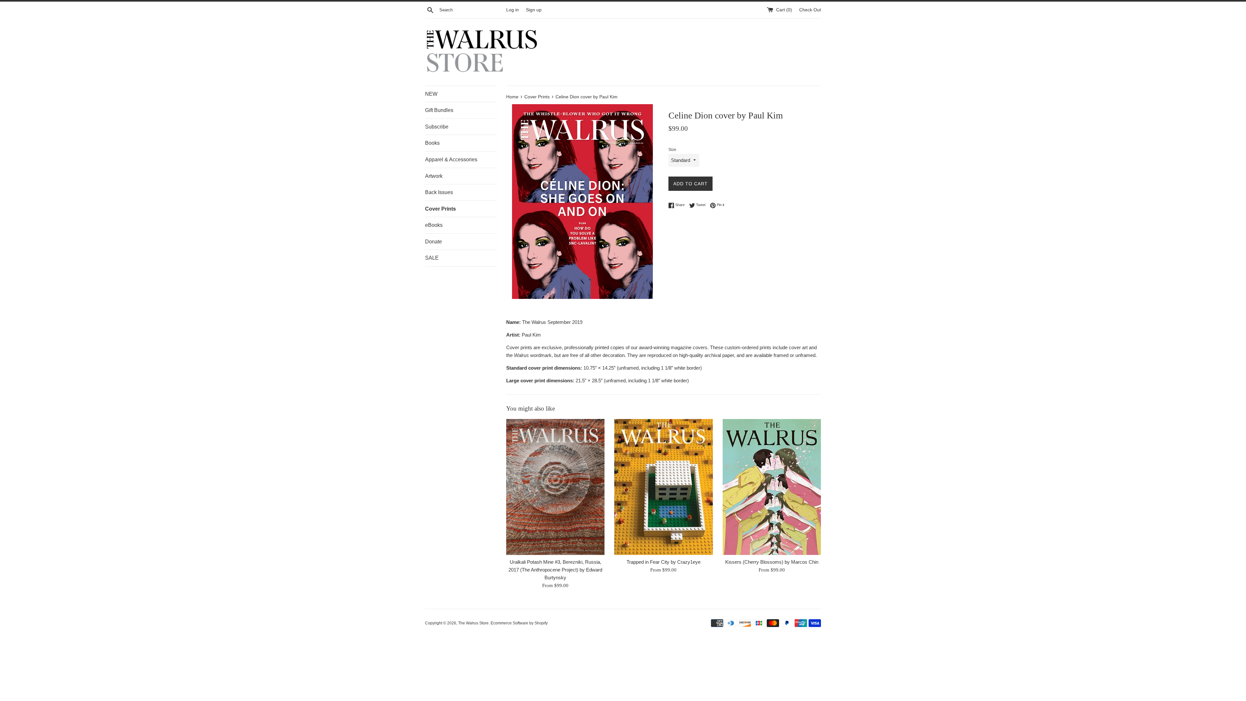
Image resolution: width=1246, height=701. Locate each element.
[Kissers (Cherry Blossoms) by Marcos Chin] (772, 487)
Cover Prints (440, 209)
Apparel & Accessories (451, 159)
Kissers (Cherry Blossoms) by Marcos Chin (771, 562)
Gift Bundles (439, 110)
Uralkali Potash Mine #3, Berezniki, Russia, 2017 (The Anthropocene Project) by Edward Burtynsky (555, 569)
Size (672, 149)
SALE (432, 258)
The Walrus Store (473, 623)
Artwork (434, 176)
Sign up (534, 9)
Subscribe (436, 126)
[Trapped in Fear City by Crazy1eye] (663, 487)
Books (432, 143)
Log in (512, 9)
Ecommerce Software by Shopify (519, 623)
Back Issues (439, 192)
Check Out (810, 9)
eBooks (434, 225)
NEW (431, 94)
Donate (433, 241)
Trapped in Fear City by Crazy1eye (664, 562)
